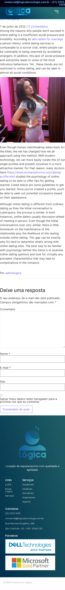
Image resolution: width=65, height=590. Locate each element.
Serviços (9, 495)
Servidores (28, 493)
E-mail (5, 367)
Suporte (26, 501)
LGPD (8, 484)
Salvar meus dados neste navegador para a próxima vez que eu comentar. (28, 400)
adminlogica (13, 273)
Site (2, 381)
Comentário (7, 309)
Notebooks (28, 484)
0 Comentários (38, 26)
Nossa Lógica (8, 490)
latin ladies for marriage (47, 39)
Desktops (27, 489)
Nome (5, 353)
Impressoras (28, 497)
